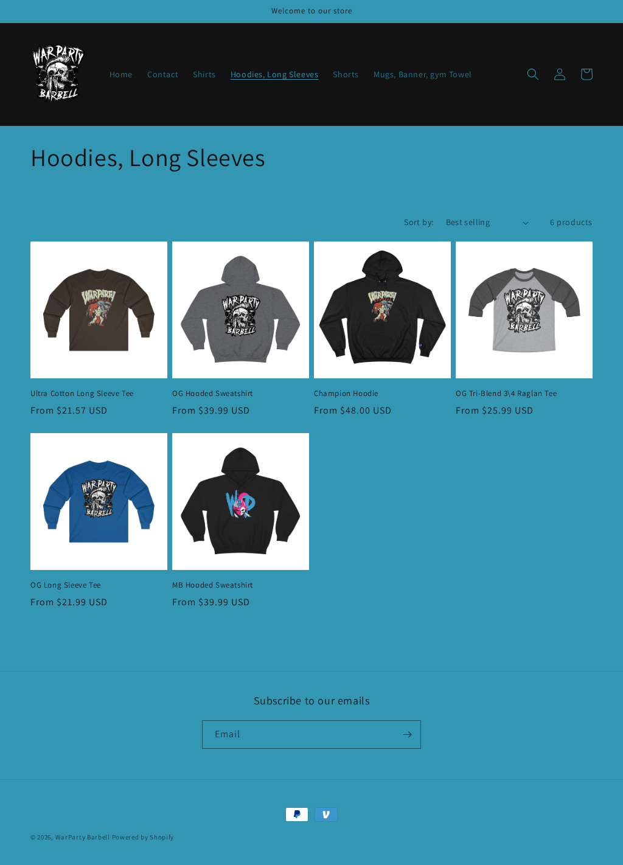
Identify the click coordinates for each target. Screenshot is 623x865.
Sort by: (418, 222)
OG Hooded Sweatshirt (212, 393)
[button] (533, 74)
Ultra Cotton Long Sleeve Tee (82, 393)
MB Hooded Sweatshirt (212, 585)
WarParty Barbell (82, 837)
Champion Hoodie (346, 393)
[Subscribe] (407, 734)
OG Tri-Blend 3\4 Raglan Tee (506, 393)
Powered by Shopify (143, 837)
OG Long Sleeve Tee (65, 585)
